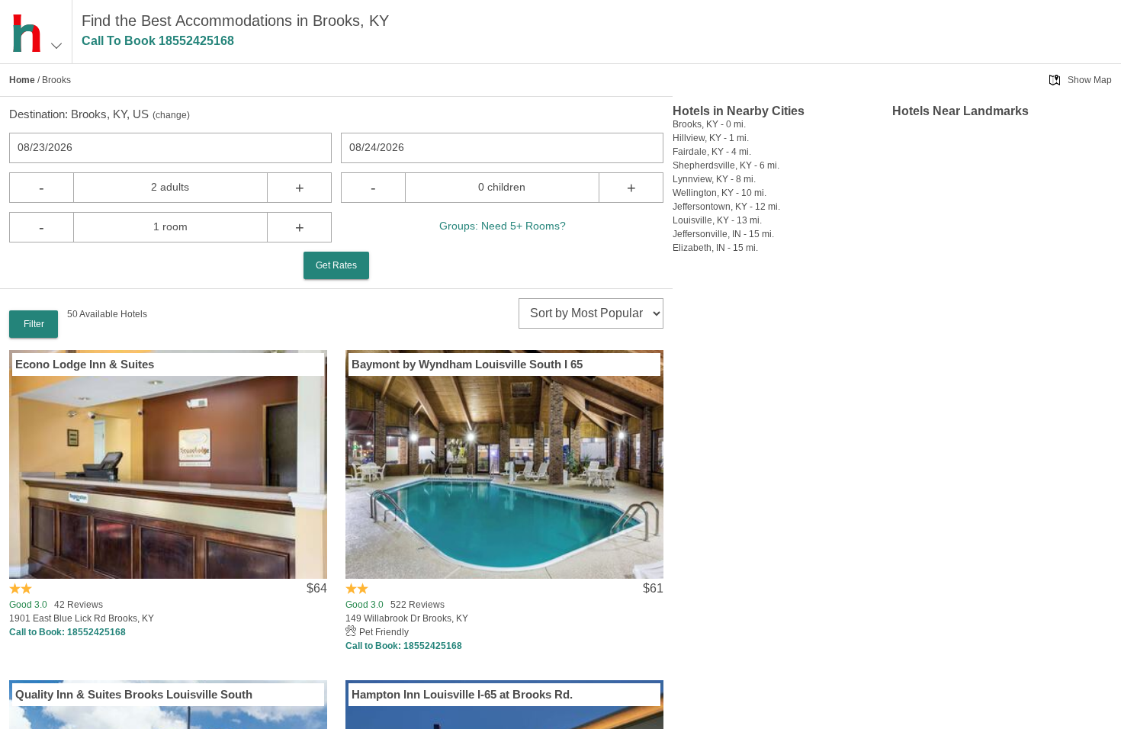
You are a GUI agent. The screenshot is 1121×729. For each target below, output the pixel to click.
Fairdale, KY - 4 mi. (712, 151)
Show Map (1090, 80)
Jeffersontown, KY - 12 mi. (726, 206)
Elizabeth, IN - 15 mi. (715, 247)
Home (22, 80)
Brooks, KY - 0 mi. (709, 124)
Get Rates (336, 265)
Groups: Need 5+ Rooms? (502, 226)
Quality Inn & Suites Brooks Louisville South (133, 694)
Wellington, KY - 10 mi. (719, 193)
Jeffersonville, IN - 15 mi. (723, 234)
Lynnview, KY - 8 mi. (714, 179)
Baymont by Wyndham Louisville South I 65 (467, 364)
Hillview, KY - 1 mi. (711, 138)
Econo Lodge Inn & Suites (84, 364)
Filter (34, 324)
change (171, 115)
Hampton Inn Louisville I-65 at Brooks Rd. (462, 694)
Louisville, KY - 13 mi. (717, 220)
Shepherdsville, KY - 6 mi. (726, 165)
